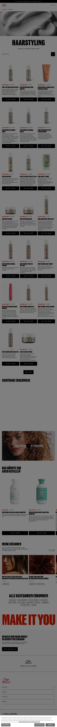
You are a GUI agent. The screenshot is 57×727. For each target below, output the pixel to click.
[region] (28, 721)
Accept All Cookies (39, 724)
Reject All (50, 724)
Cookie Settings (6, 724)
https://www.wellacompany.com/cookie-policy (29, 721)
